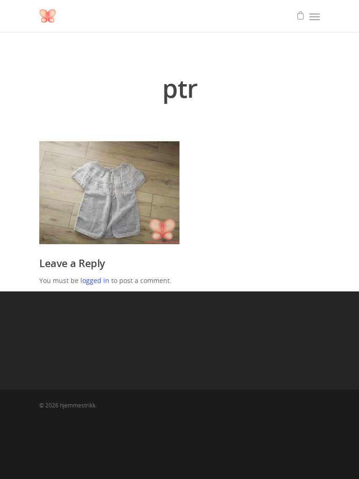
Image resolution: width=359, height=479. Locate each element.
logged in (94, 280)
